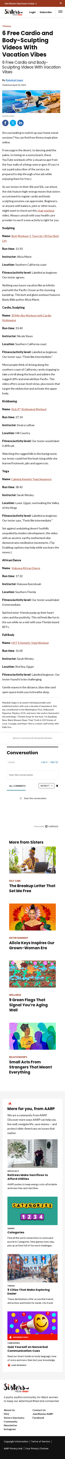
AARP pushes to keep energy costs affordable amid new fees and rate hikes (32, 1186)
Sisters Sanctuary (14, 1417)
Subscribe (46, 12)
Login (32, 12)
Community (11, 1421)
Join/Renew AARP (42, 1413)
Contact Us (39, 1409)
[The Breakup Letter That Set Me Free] (32, 859)
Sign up (54, 761)
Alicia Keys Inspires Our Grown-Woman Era (31, 945)
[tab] (17, 786)
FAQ (6, 1413)
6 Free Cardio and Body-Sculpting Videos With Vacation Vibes (27, 44)
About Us (9, 1409)
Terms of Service (40, 1441)
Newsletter (10, 1425)
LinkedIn (20, 123)
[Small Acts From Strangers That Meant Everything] (32, 1036)
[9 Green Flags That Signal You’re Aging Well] (32, 974)
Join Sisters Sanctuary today (19, 3)
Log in (44, 761)
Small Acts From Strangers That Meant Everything (30, 1067)
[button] (60, 11)
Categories (15, 1232)
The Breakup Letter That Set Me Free (32, 888)
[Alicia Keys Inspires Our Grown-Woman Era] (32, 917)
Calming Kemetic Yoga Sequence (31, 479)
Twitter (13, 123)
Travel (11, 1286)
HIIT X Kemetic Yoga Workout (30, 642)
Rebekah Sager (14, 80)
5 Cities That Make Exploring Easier (28, 1291)
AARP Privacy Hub (13, 1448)
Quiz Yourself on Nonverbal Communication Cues (27, 1349)
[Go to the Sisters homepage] (9, 12)
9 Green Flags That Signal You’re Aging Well (28, 1005)
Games (10, 1228)
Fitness (7, 25)
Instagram (10, 1429)
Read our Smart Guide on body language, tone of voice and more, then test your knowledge (31, 1358)
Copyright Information (16, 1441)
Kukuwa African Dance (26, 568)
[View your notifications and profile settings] (57, 785)
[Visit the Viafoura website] (51, 826)
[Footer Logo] (32, 1387)
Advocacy (13, 1171)
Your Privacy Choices (36, 1448)
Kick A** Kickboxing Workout (29, 409)
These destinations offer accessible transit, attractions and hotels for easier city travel (30, 1300)
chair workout (45, 210)
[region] (32, 793)
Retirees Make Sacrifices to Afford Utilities (27, 1177)
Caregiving (13, 1343)
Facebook (5, 123)
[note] (31, 116)
